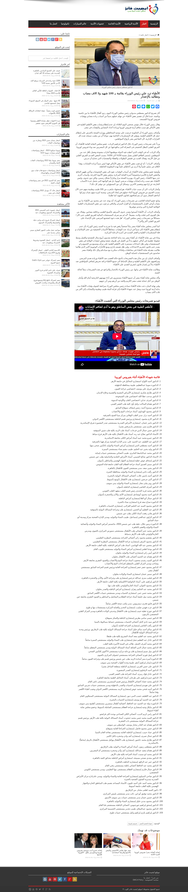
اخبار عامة (144, 35)
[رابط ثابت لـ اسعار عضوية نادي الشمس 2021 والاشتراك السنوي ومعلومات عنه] (65, 216)
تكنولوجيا (65, 24)
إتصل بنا (147, 878)
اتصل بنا (53, 24)
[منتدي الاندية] (142, 13)
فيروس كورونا (133, 823)
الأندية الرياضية (131, 24)
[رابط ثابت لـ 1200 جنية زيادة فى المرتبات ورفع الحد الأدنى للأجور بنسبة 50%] (65, 87)
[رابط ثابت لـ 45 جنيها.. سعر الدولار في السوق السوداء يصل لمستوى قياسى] (65, 107)
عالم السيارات (79, 24)
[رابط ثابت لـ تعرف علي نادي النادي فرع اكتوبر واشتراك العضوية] (65, 277)
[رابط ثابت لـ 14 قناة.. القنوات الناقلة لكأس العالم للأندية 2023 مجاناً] (65, 97)
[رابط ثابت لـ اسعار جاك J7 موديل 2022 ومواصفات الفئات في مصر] (65, 197)
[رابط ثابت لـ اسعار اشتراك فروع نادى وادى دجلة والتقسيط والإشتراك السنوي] (65, 227)
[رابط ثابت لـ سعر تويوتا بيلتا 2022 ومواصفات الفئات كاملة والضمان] (65, 167)
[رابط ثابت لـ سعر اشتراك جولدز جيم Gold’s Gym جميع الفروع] (65, 267)
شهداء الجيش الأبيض (146, 823)
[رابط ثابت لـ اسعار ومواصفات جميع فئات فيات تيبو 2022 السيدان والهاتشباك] (65, 177)
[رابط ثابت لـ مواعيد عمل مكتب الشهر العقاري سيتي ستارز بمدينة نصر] (65, 237)
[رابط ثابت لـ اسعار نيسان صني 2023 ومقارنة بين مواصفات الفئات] (65, 147)
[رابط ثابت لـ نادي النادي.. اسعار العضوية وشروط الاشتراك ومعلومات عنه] (65, 247)
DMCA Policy (138, 880)
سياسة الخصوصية (151, 880)
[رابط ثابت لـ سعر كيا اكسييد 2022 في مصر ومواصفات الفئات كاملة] (65, 187)
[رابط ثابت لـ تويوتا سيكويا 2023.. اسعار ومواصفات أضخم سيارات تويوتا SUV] (65, 157)
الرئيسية (154, 24)
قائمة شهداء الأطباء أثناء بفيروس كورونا (137, 377)
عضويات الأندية (97, 24)
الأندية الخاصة (114, 24)
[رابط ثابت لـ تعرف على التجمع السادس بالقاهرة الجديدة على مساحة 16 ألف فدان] (65, 77)
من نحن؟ (155, 878)
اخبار (144, 24)
